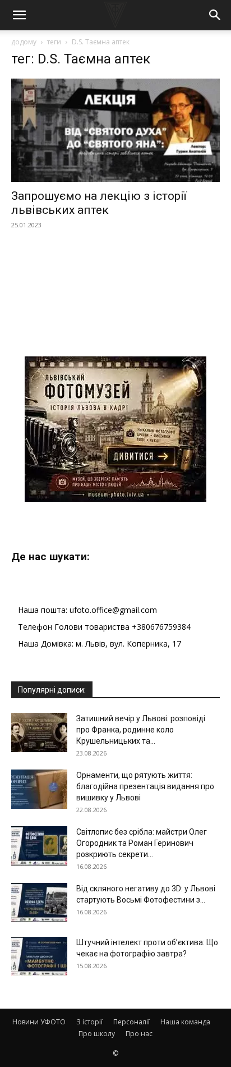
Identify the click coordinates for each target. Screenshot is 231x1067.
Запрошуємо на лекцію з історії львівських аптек (99, 203)
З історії (89, 1022)
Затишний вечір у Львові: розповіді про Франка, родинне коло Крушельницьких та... (140, 729)
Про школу (96, 1033)
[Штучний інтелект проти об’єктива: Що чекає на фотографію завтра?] (39, 956)
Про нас (139, 1033)
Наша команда (185, 1022)
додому (23, 42)
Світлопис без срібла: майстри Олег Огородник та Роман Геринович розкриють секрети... (141, 843)
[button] (19, 15)
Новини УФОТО (39, 1022)
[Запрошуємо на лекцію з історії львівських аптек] (115, 130)
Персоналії (131, 1022)
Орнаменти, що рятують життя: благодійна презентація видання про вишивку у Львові (145, 786)
